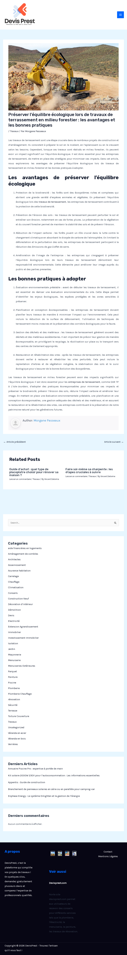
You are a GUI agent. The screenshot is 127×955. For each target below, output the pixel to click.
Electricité (14, 621)
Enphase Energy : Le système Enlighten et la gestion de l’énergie (44, 795)
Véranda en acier (17, 732)
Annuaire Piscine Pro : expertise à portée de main (35, 768)
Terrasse (12, 710)
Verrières (13, 744)
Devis (11, 615)
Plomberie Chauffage (20, 693)
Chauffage (13, 581)
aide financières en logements (25, 548)
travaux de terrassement (52, 201)
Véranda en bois (17, 738)
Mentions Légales (108, 856)
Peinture (13, 676)
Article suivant (114, 441)
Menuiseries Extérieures (21, 665)
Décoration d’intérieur (20, 604)
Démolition (14, 609)
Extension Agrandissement (23, 626)
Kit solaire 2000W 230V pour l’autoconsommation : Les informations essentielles (54, 775)
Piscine (12, 682)
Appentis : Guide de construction (26, 782)
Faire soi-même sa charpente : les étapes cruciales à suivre (89, 470)
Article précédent (14, 441)
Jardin (11, 649)
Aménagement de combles (23, 553)
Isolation (13, 643)
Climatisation (15, 587)
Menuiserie (14, 660)
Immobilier (14, 632)
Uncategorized (16, 727)
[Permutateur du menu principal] (120, 14)
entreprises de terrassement (84, 381)
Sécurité (12, 704)
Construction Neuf (18, 598)
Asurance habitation (19, 570)
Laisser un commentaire (20, 479)
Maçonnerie (14, 654)
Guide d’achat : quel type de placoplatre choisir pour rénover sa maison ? (33, 472)
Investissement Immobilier (23, 637)
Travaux (12, 721)
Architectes (14, 559)
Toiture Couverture (18, 716)
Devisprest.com (58, 882)
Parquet (12, 671)
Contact (108, 851)
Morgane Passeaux (47, 420)
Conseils (13, 593)
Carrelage (13, 576)
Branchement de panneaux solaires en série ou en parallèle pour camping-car (51, 789)
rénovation (14, 699)
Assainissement (17, 565)
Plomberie (14, 688)
